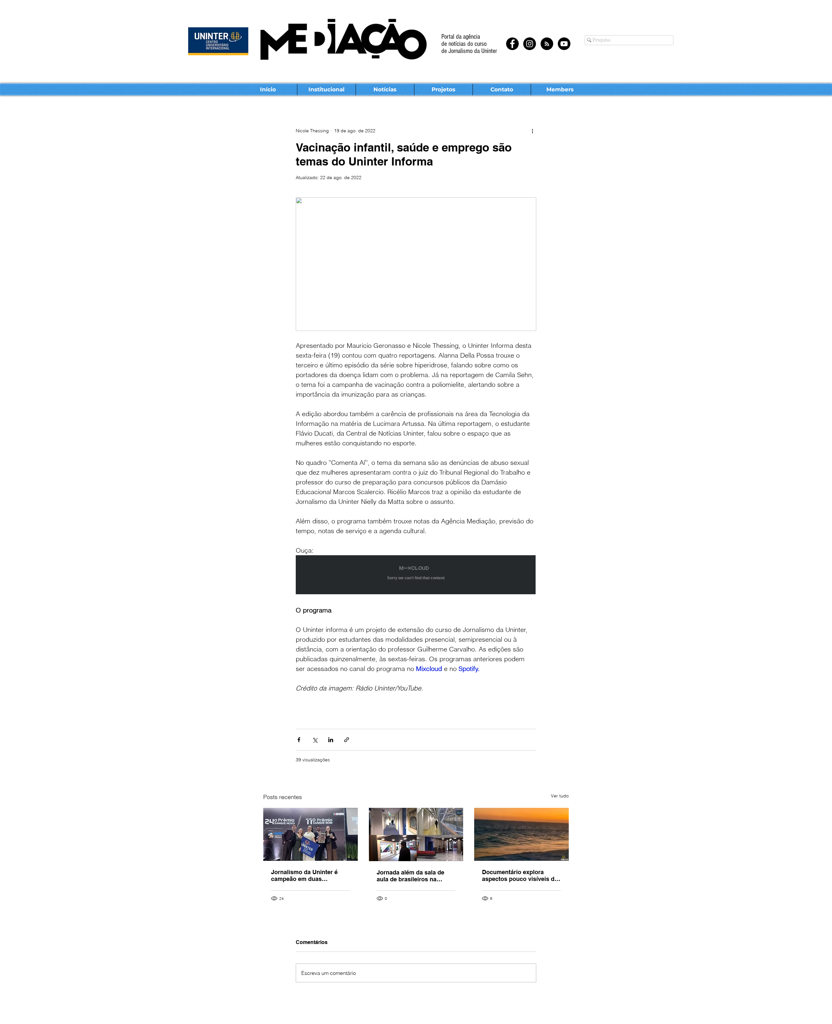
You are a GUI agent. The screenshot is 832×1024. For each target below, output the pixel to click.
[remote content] (416, 575)
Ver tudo (560, 796)
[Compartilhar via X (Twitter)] (315, 740)
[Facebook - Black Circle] (512, 43)
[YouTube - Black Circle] (564, 43)
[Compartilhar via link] (347, 740)
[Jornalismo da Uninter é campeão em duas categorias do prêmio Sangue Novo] (310, 834)
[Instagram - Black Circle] (529, 43)
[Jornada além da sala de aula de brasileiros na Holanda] (416, 834)
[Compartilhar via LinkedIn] (331, 740)
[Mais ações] (532, 131)
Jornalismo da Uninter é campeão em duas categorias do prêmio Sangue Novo (304, 875)
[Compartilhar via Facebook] (299, 740)
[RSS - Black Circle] (546, 43)
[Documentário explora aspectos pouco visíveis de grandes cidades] (521, 834)
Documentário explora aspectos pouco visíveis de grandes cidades (520, 875)
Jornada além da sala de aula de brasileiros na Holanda (410, 876)
